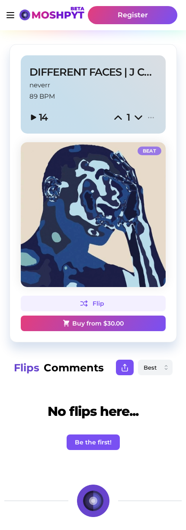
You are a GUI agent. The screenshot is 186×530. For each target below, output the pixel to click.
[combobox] (155, 367)
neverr (39, 85)
